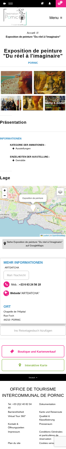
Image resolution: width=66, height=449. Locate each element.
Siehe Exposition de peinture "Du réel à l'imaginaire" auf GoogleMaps (34, 244)
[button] (61, 3)
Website (24, 293)
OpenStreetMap (58, 235)
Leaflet (46, 235)
